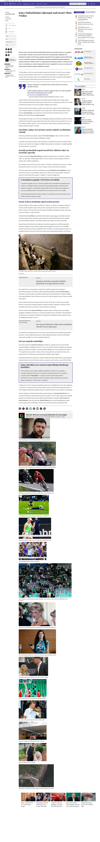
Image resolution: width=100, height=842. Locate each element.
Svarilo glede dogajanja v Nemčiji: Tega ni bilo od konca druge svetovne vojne (86, 35)
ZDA (7, 36)
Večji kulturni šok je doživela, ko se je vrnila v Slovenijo (85, 29)
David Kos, (8, 14)
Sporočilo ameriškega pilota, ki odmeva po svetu (85, 23)
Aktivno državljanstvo (40, 7)
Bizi (11, 0)
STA (13, 14)
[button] (5, 4)
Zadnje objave (90, 12)
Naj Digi (47, 7)
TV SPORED (6, 0)
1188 (21, 0)
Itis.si (18, 0)
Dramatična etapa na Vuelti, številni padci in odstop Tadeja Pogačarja (86, 17)
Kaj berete (79, 12)
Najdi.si (14, 0)
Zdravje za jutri (54, 7)
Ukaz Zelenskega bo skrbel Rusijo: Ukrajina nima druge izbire (86, 42)
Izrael (7, 44)
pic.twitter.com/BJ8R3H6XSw (37, 95)
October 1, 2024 (59, 97)
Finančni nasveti (61, 7)
